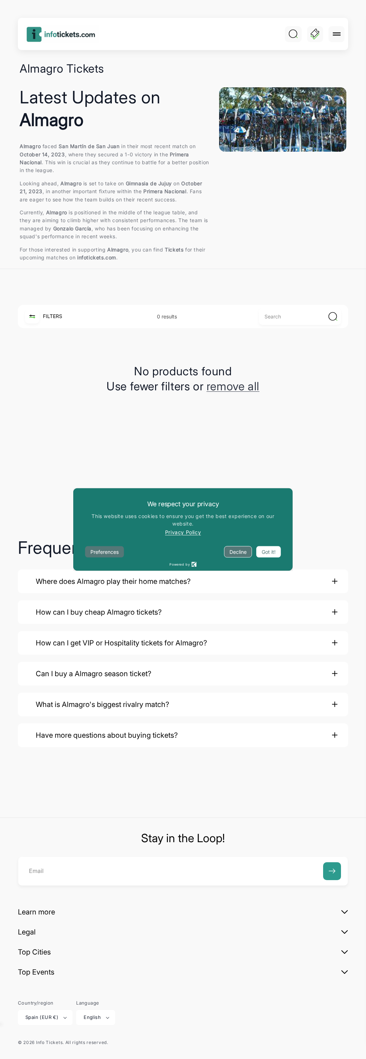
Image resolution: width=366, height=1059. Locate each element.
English (92, 1017)
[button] (336, 34)
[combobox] (300, 316)
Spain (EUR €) (41, 1017)
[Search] (293, 34)
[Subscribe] (332, 871)
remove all (233, 386)
